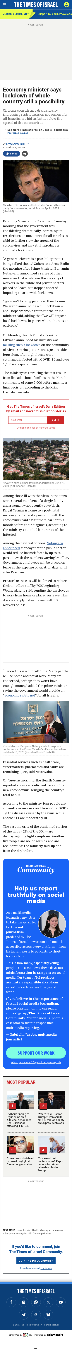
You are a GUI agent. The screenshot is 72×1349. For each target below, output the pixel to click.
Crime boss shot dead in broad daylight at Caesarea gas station (20, 1161)
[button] (66, 4)
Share (13, 153)
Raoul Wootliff (16, 144)
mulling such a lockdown (21, 344)
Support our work (36, 1053)
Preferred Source (17, 133)
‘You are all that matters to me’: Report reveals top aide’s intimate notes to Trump (51, 1164)
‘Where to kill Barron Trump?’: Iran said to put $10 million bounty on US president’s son (51, 1118)
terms (52, 428)
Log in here (46, 1268)
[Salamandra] (55, 1335)
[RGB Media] (28, 1335)
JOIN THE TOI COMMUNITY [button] (36, 1260)
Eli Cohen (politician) (40, 1233)
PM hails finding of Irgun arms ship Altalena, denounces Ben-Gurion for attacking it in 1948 (19, 1120)
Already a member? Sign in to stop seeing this (36, 1062)
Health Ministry (40, 1230)
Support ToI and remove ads (55, 13)
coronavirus (57, 1230)
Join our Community (16, 13)
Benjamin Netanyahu (16, 1233)
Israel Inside (23, 1230)
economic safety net (19, 695)
